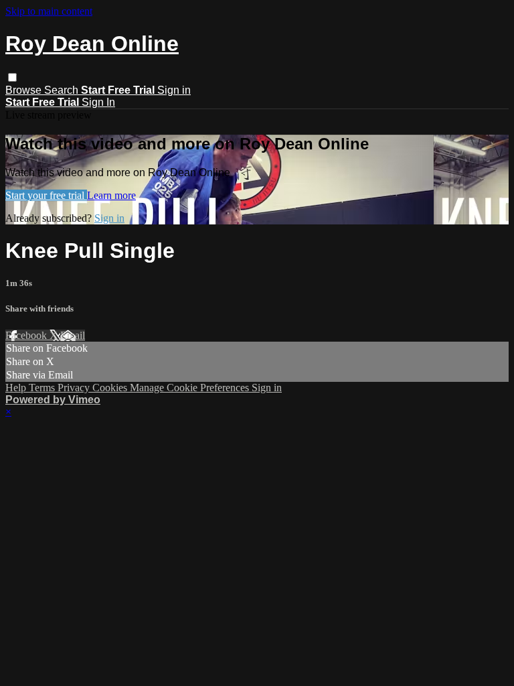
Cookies (111, 387)
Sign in (174, 90)
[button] (12, 77)
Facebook (27, 335)
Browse (24, 90)
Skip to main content (48, 11)
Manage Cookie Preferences (191, 387)
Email (72, 335)
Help (17, 387)
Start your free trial (46, 195)
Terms (43, 387)
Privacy (75, 387)
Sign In (98, 102)
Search (62, 90)
